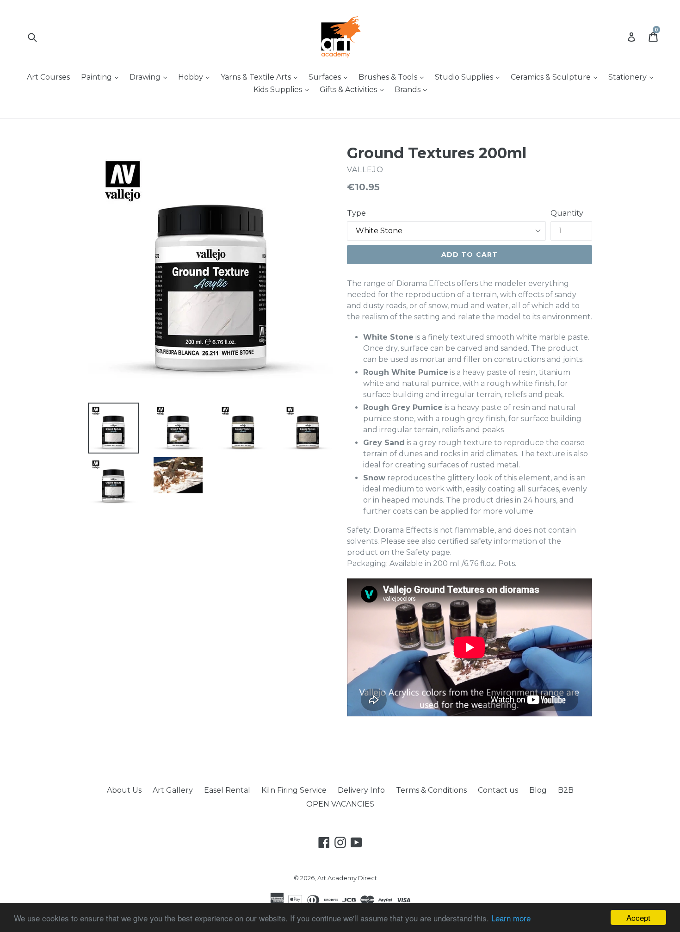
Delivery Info (361, 790)
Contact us (498, 790)
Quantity (566, 213)
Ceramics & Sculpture (556, 76)
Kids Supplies (283, 89)
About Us (124, 790)
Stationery (633, 76)
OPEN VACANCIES (340, 804)
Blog (538, 790)
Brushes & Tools (393, 76)
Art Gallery (173, 790)
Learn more (511, 918)
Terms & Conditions (431, 790)
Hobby (196, 76)
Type (356, 213)
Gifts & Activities (354, 89)
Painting (102, 76)
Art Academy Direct (347, 878)
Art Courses (48, 77)
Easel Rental (227, 790)
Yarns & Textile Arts (261, 76)
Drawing (151, 76)
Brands (413, 89)
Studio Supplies (469, 76)
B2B (566, 790)
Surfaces (330, 76)
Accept (638, 917)
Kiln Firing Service (294, 790)
